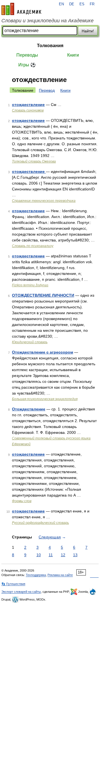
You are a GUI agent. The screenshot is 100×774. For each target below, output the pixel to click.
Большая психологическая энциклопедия (45, 399)
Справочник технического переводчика (44, 201)
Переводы (27, 55)
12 (63, 555)
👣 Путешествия (13, 584)
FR (92, 4)
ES (81, 4)
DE (71, 4)
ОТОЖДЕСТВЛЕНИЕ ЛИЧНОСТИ (43, 295)
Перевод (47, 90)
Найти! (88, 31)
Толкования (50, 45)
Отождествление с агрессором (42, 352)
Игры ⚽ (27, 64)
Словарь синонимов (28, 110)
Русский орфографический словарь (40, 523)
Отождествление (28, 409)
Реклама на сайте (60, 575)
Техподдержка (36, 575)
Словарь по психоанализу (32, 246)
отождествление (28, 104)
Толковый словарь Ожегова (34, 161)
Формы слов (21, 501)
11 (51, 555)
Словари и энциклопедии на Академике (47, 20)
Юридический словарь (30, 342)
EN (61, 4)
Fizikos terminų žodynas (30, 285)
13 (75, 555)
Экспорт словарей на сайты (21, 591)
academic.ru (21, 9)
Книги (73, 55)
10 (38, 555)
